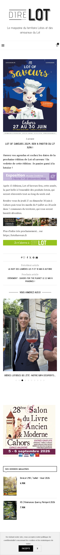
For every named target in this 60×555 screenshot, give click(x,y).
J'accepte (26, 548)
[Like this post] (24, 257)
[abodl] (30, 241)
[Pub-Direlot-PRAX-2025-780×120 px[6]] (30, 174)
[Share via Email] (37, 257)
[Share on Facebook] (27, 257)
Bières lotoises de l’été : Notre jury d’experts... (30, 375)
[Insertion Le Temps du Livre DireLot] (29, 406)
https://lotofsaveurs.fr (15, 235)
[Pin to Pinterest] (33, 257)
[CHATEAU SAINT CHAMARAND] (30, 219)
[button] (5, 339)
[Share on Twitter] (30, 257)
